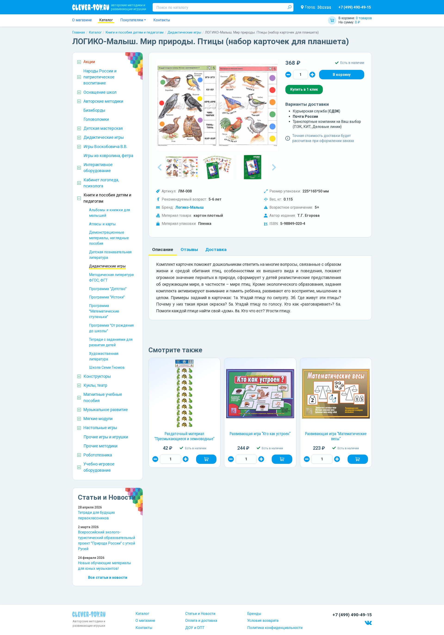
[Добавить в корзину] (206, 459)
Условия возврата (262, 620)
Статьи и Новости (200, 613)
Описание (162, 249)
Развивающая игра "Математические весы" (336, 436)
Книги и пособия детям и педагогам (134, 32)
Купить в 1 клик (304, 89)
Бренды (254, 613)
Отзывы (189, 249)
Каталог (106, 20)
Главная (78, 32)
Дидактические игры (184, 32)
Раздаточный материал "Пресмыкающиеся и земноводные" (184, 436)
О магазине (82, 20)
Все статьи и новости (107, 577)
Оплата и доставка (201, 620)
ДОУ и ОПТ (194, 628)
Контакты (161, 20)
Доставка (216, 249)
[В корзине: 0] (341, 74)
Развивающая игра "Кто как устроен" (260, 433)
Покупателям (131, 20)
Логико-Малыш (189, 207)
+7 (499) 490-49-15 (354, 7)
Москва (324, 7)
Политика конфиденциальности (274, 628)
